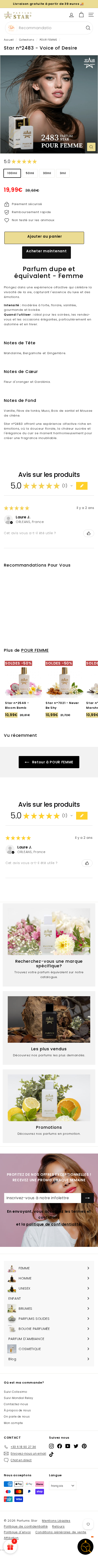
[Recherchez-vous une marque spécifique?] (49, 931)
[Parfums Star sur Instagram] (51, 1446)
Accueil (9, 40)
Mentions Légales (56, 1520)
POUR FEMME (48, 40)
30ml (47, 173)
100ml (12, 173)
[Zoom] (91, 147)
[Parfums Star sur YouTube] (67, 1446)
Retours (58, 1526)
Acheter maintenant (46, 251)
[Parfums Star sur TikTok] (51, 1454)
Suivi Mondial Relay (18, 1398)
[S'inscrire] (87, 1198)
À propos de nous (17, 1410)
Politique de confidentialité (26, 1526)
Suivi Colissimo (15, 1392)
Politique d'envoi (17, 1532)
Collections (26, 40)
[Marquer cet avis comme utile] (88, 533)
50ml (30, 173)
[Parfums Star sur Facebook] (59, 1446)
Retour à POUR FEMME (52, 762)
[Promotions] (49, 1097)
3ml (63, 173)
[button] (71, 486)
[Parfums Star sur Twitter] (76, 1446)
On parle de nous (17, 1416)
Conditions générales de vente (60, 1532)
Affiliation (11, 1538)
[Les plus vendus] (49, 1019)
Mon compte (13, 1423)
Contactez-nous (16, 1404)
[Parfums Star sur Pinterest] (84, 1446)
